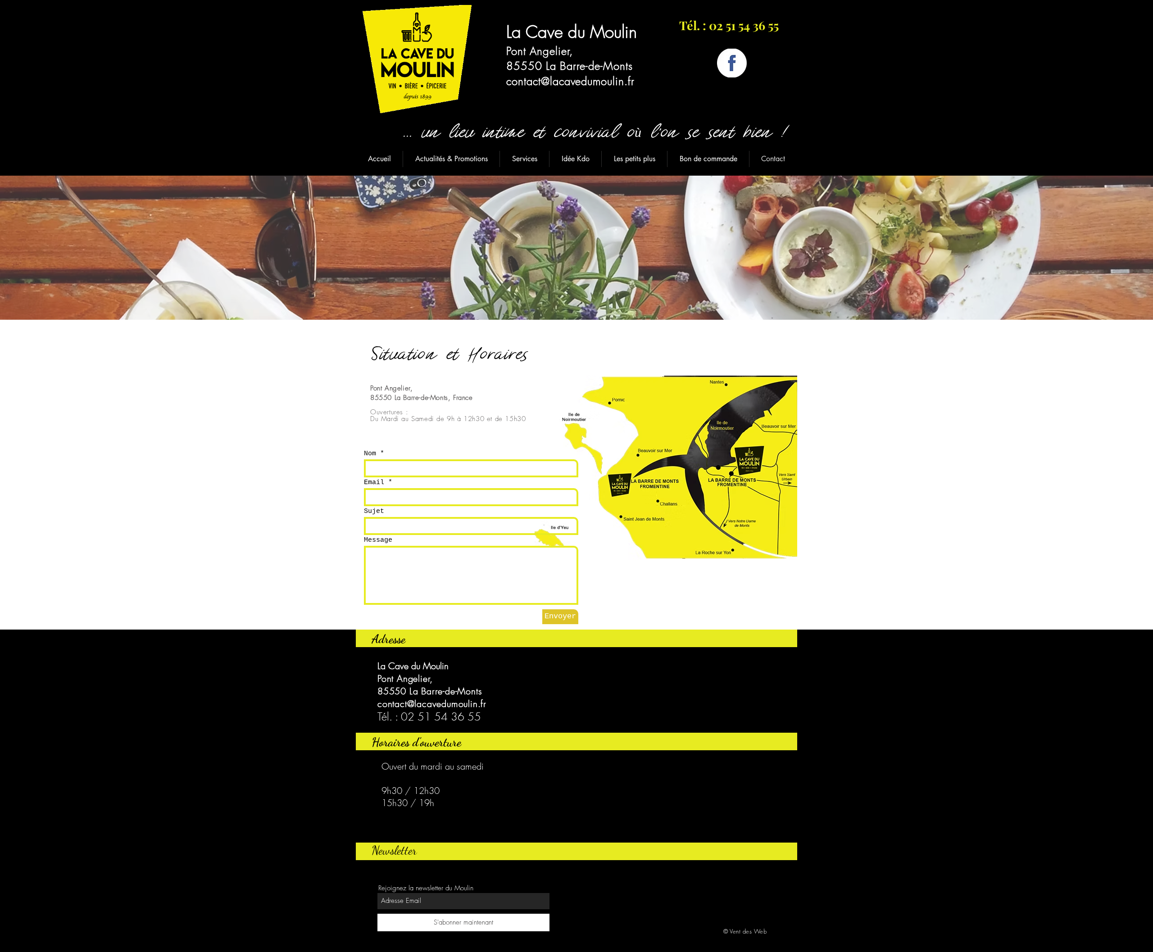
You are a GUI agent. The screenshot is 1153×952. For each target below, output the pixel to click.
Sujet (374, 511)
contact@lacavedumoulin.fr (570, 81)
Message (378, 540)
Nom (370, 453)
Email (374, 482)
